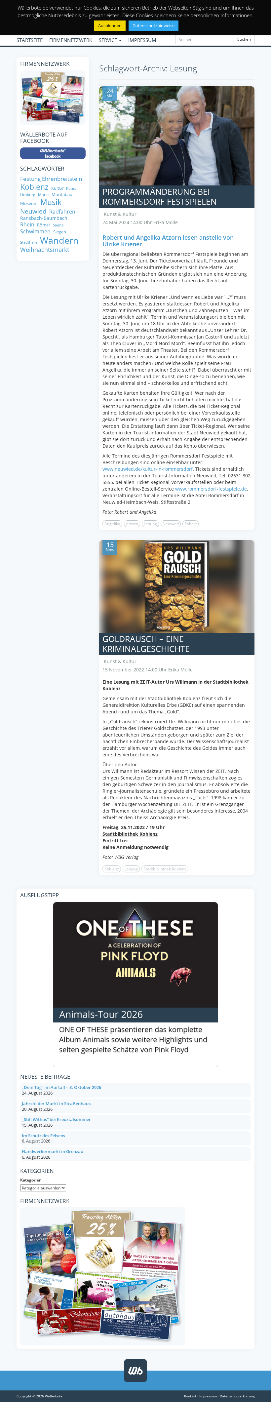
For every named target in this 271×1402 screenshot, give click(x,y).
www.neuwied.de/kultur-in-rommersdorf (147, 469)
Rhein (27, 224)
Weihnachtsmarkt (44, 250)
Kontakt (190, 1396)
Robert (190, 524)
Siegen (59, 232)
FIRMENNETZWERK (70, 40)
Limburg (27, 194)
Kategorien (31, 1180)
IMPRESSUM (142, 40)
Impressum (208, 1396)
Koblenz (111, 869)
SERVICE (108, 40)
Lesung (150, 524)
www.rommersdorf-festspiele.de (211, 489)
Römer (43, 225)
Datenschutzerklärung (237, 1396)
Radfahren (62, 211)
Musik (50, 202)
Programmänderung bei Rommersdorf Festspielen (159, 196)
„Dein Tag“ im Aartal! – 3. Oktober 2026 (61, 1087)
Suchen (244, 39)
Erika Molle (165, 222)
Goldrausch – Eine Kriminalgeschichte (146, 643)
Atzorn (132, 524)
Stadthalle (28, 242)
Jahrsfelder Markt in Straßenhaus (56, 1103)
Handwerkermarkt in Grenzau (52, 1151)
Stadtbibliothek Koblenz (164, 869)
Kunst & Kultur (120, 214)
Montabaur (63, 194)
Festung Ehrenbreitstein (51, 178)
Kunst (71, 188)
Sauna (58, 225)
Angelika (112, 524)
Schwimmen (35, 231)
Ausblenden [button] (110, 25)
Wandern (59, 240)
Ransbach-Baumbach (43, 218)
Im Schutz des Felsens (43, 1136)
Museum (29, 203)
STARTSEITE (30, 40)
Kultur (57, 188)
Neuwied (171, 524)
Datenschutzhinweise (153, 25)
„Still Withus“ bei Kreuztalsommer (56, 1119)
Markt (43, 194)
